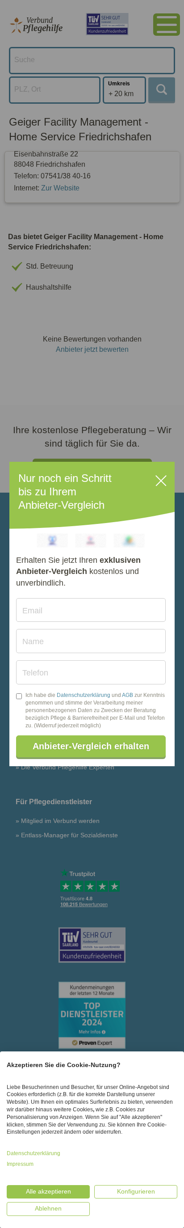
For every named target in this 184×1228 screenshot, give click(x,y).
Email (32, 610)
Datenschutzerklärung (83, 695)
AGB (127, 695)
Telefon (35, 672)
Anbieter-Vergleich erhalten (91, 746)
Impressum (20, 1164)
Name (33, 641)
